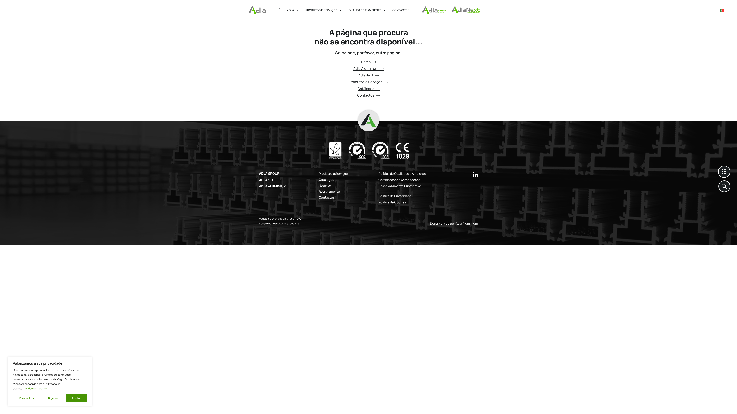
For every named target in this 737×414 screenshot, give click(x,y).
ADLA (290, 10)
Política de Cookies (35, 388)
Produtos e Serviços (321, 10)
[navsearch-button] (724, 186)
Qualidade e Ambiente (365, 10)
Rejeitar (53, 398)
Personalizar (26, 398)
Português (724, 10)
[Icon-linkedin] (475, 174)
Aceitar (76, 398)
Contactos (401, 10)
